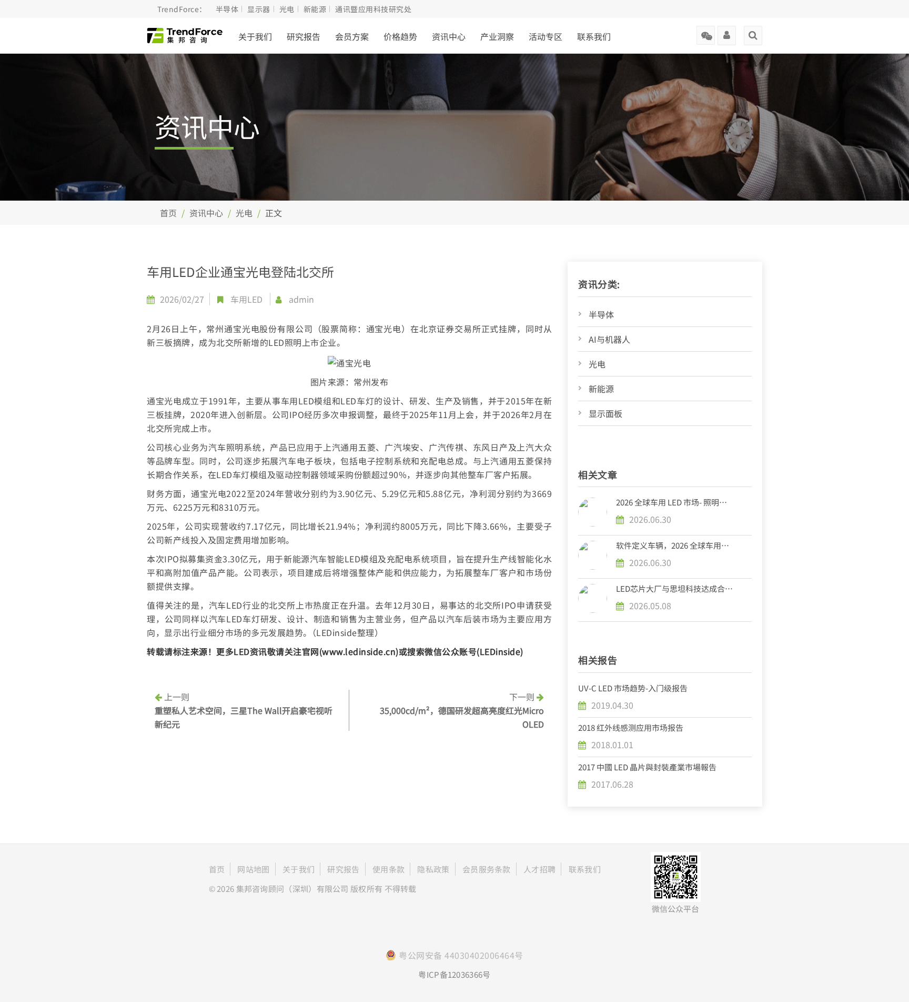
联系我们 (594, 36)
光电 (244, 212)
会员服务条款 (486, 869)
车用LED (246, 299)
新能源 (601, 388)
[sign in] (727, 31)
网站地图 (253, 869)
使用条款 (388, 869)
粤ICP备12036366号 (454, 974)
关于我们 (255, 36)
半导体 (601, 314)
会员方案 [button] (352, 36)
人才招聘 (539, 869)
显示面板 (605, 413)
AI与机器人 (609, 339)
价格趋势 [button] (400, 36)
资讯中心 (206, 212)
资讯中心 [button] (449, 36)
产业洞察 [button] (497, 36)
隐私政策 (433, 869)
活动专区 (545, 36)
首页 (168, 212)
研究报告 (303, 36)
